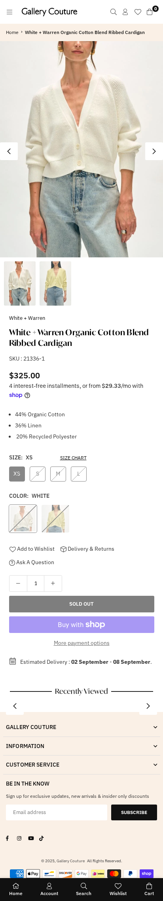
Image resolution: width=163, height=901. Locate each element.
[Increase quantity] (53, 583)
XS (16, 473)
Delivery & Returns (90, 548)
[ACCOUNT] (125, 12)
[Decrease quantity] (18, 583)
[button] (154, 151)
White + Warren (27, 318)
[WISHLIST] (137, 12)
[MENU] (9, 12)
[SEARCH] (113, 12)
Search (83, 893)
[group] (81, 149)
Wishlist (118, 893)
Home (12, 32)
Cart (149, 893)
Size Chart (73, 458)
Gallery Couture (71, 860)
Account (49, 893)
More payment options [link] (82, 642)
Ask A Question (34, 562)
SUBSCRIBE (134, 812)
